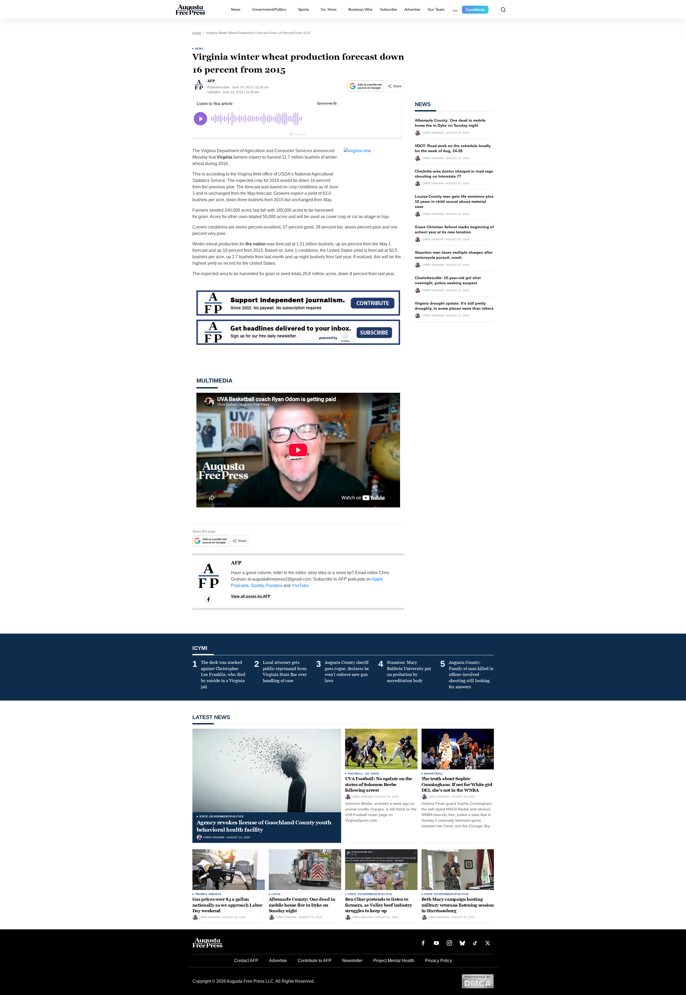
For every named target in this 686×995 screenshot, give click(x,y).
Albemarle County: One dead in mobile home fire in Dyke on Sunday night (302, 905)
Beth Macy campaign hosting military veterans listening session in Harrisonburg (458, 905)
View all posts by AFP (250, 596)
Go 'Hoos (372, 773)
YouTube (300, 585)
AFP (236, 563)
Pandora (274, 585)
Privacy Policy (438, 960)
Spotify (257, 585)
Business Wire (360, 9)
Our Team (436, 9)
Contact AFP (246, 960)
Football (355, 773)
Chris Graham (432, 133)
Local (276, 894)
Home (196, 33)
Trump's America (208, 894)
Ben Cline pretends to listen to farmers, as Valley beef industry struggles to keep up (378, 905)
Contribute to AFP (314, 960)
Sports (303, 9)
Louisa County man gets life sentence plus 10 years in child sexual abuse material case (454, 201)
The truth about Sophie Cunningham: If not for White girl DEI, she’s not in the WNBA (457, 784)
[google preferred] (366, 86)
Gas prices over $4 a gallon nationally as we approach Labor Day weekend (227, 905)
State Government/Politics (221, 816)
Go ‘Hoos (329, 9)
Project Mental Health (393, 960)
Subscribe (388, 9)
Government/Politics (269, 9)
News (235, 9)
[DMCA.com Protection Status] (477, 981)
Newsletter (352, 960)
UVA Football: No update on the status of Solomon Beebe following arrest (378, 784)
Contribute (475, 10)
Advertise (412, 9)
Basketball (433, 773)
